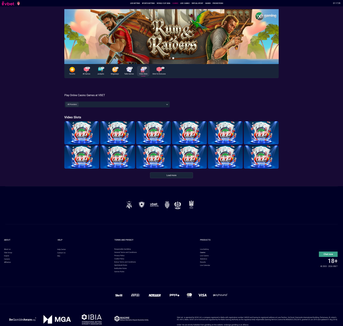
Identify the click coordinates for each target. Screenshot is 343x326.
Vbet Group (8, 252)
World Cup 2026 (163, 3)
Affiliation (7, 262)
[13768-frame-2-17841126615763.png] (154, 204)
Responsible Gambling (122, 249)
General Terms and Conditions (125, 252)
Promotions (218, 3)
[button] (72, 71)
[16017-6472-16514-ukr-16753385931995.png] (191, 204)
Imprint (6, 256)
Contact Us (61, 253)
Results (203, 262)
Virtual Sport (197, 3)
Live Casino (185, 3)
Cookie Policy (119, 259)
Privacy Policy (119, 255)
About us (7, 249)
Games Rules (119, 271)
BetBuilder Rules (120, 268)
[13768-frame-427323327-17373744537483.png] (129, 204)
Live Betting (135, 3)
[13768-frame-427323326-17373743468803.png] (141, 204)
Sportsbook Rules (120, 265)
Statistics (203, 259)
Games (208, 3)
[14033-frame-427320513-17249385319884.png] (131, 319)
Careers (7, 259)
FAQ (58, 256)
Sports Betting (148, 3)
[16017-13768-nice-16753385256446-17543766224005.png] (177, 205)
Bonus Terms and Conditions (125, 262)
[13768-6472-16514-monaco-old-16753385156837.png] (167, 204)
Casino (175, 3)
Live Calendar (205, 265)
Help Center (61, 249)
